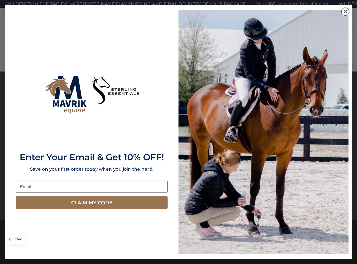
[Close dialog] (345, 12)
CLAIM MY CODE (91, 203)
